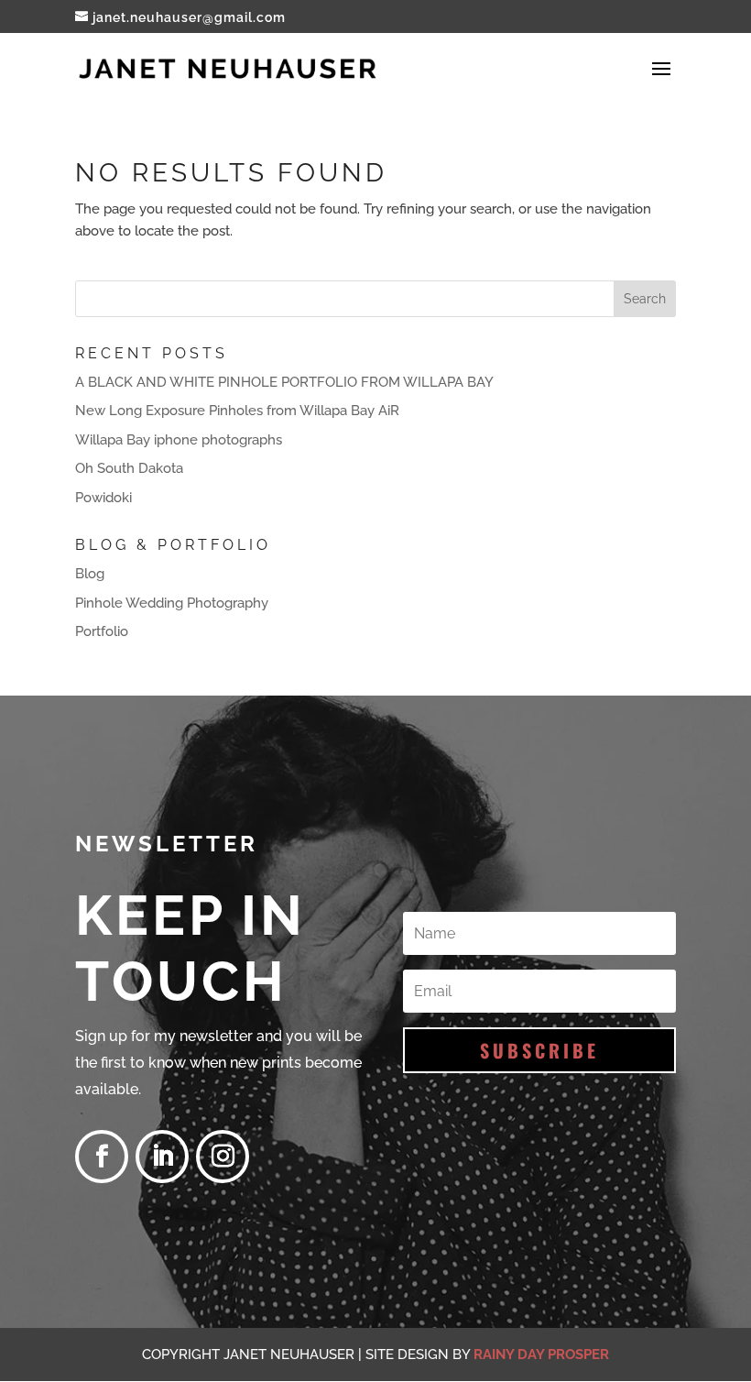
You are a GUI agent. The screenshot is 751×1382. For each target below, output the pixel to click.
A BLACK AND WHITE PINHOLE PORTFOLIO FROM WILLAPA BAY (284, 382)
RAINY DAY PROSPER (541, 1354)
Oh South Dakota (129, 468)
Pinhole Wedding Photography (171, 603)
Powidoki (103, 497)
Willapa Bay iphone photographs (178, 440)
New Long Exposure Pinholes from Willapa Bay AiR (237, 410)
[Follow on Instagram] (222, 1156)
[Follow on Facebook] (101, 1156)
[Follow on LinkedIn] (162, 1156)
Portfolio (101, 631)
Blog (89, 573)
